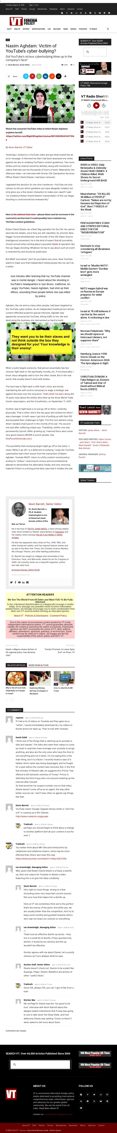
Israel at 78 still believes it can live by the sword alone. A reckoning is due (95, 314)
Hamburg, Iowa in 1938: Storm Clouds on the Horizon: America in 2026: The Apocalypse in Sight (95, 358)
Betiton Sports (55, 1130)
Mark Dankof (85, 445)
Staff (17, 9)
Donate (32, 9)
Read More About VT (49, 1108)
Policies (24, 9)
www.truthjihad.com (21, 574)
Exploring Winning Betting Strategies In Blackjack (39, 691)
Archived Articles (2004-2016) (26, 570)
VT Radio (93, 29)
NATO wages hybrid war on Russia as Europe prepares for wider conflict (94, 293)
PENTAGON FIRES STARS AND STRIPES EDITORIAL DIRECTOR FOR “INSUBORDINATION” (95, 227)
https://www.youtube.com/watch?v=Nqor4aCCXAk (41, 858)
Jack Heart (85, 442)
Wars (65, 29)
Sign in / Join (34, 5)
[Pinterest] (32, 76)
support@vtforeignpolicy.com (58, 1114)
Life (49, 29)
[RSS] (85, 13)
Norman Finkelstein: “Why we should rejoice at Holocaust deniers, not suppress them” (95, 335)
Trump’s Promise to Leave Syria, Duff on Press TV (59, 651)
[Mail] (71, 13)
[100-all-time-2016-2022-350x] (95, 1067)
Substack (59, 532)
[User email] (27, 582)
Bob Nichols (84, 448)
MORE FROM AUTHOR (39, 665)
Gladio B (56, 244)
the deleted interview (24, 214)
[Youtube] (109, 13)
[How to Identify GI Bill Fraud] (64, 678)
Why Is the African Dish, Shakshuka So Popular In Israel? (16, 691)
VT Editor (28, 147)
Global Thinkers (87, 480)
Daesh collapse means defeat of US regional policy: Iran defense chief (21, 652)
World (73, 29)
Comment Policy (58, 615)
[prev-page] (7, 699)
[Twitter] (95, 13)
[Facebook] (67, 13)
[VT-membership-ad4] (95, 74)
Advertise (70, 9)
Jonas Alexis (93, 430)
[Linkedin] (45, 76)
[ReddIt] (52, 76)
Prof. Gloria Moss (99, 442)
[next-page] (12, 699)
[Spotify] (90, 13)
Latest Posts (86, 158)
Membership (42, 9)
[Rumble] (81, 13)
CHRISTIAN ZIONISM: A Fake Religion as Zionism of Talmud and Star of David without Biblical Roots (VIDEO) (94, 383)
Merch (62, 9)
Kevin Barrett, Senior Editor (19, 65)
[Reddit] (76, 13)
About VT (9, 9)
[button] (107, 29)
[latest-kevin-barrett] (95, 413)
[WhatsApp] (39, 76)
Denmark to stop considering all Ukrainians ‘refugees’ (95, 249)
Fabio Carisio (105, 439)
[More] (65, 76)
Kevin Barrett (15, 147)
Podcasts (83, 29)
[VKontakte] (100, 13)
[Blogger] (62, 13)
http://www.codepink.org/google (32, 816)
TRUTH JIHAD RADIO (37, 529)
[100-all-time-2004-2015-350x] (95, 1056)
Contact (80, 9)
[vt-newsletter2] (95, 471)
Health (17, 29)
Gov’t (9, 29)
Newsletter (54, 9)
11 (74, 65)
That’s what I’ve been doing (56, 394)
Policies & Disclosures (36, 615)
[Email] (58, 76)
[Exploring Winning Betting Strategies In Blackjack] (40, 678)
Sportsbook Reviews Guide (37, 1130)
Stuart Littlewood (101, 445)
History (26, 29)
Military (57, 29)
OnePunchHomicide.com (18, 438)
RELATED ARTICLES (16, 665)
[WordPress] (104, 13)
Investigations (38, 29)
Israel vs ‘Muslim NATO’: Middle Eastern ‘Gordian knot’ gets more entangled (94, 270)
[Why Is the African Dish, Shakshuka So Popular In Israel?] (16, 678)
